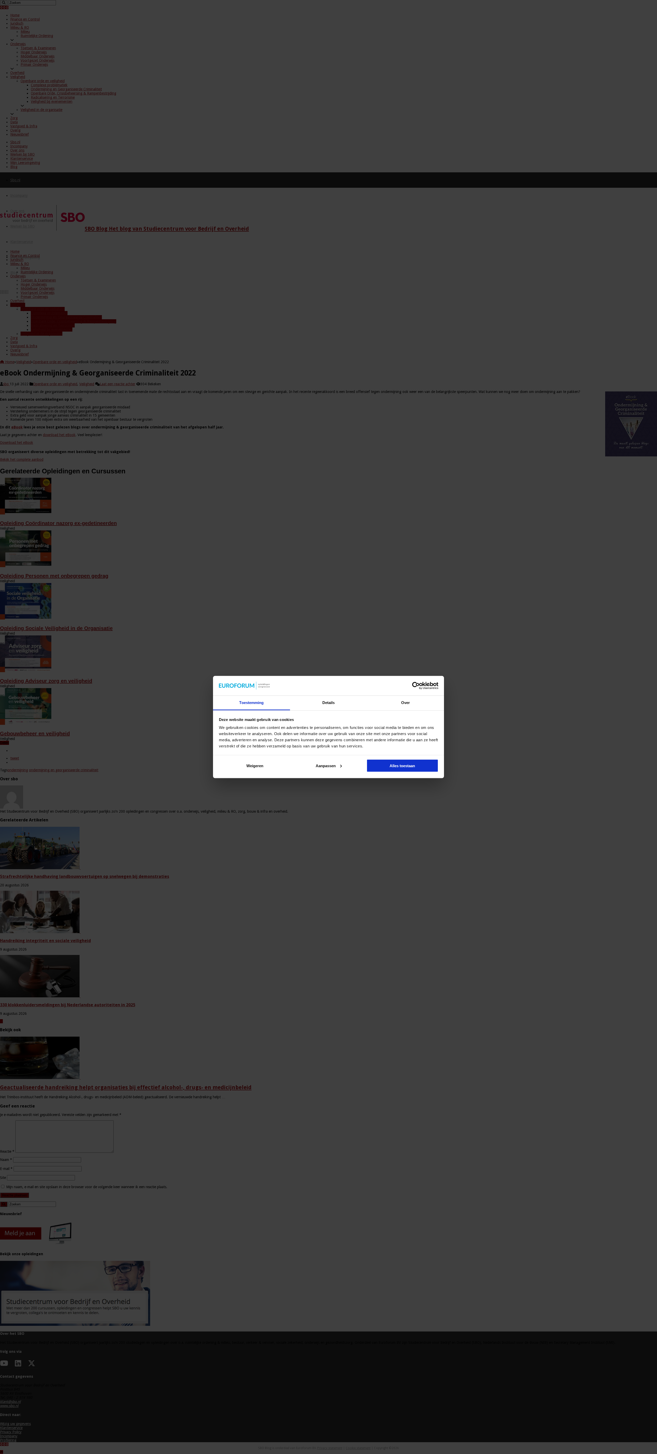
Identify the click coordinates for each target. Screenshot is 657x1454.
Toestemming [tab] (251, 702)
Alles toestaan (402, 765)
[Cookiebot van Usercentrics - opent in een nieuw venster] (415, 686)
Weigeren (254, 765)
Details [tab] (328, 702)
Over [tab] (405, 702)
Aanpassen (326, 765)
